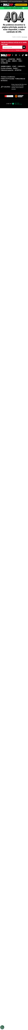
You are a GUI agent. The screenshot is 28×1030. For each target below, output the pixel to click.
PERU (20, 61)
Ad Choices (4, 80)
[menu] (1, 5)
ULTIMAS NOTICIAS (14, 5)
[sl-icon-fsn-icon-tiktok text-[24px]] (23, 55)
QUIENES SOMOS (6, 66)
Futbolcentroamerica (7, 70)
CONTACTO (21, 66)
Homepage (24, 37)
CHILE (2, 61)
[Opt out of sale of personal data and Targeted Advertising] (2, 1027)
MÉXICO (14, 61)
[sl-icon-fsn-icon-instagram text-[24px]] (16, 55)
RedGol (15, 68)
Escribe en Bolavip (6, 68)
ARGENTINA (11, 59)
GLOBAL (8, 61)
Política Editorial (20, 78)
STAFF (14, 66)
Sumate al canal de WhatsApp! (13, 8)
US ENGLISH (4, 63)
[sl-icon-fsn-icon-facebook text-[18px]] (13, 55)
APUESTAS (18, 70)
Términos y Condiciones (21, 50)
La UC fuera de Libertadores (15, 1)
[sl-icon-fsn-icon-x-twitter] (19, 55)
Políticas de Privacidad (7, 78)
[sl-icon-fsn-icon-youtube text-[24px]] (26, 55)
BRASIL (19, 59)
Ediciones (3, 59)
